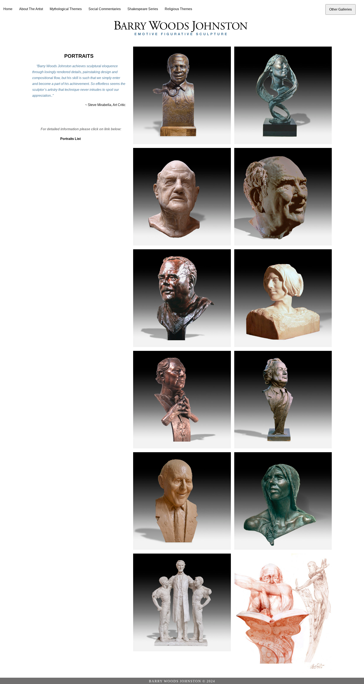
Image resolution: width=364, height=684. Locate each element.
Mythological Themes (66, 9)
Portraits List (70, 139)
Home (7, 9)
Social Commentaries (104, 9)
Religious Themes (178, 9)
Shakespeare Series (142, 9)
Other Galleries (340, 9)
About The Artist (31, 9)
